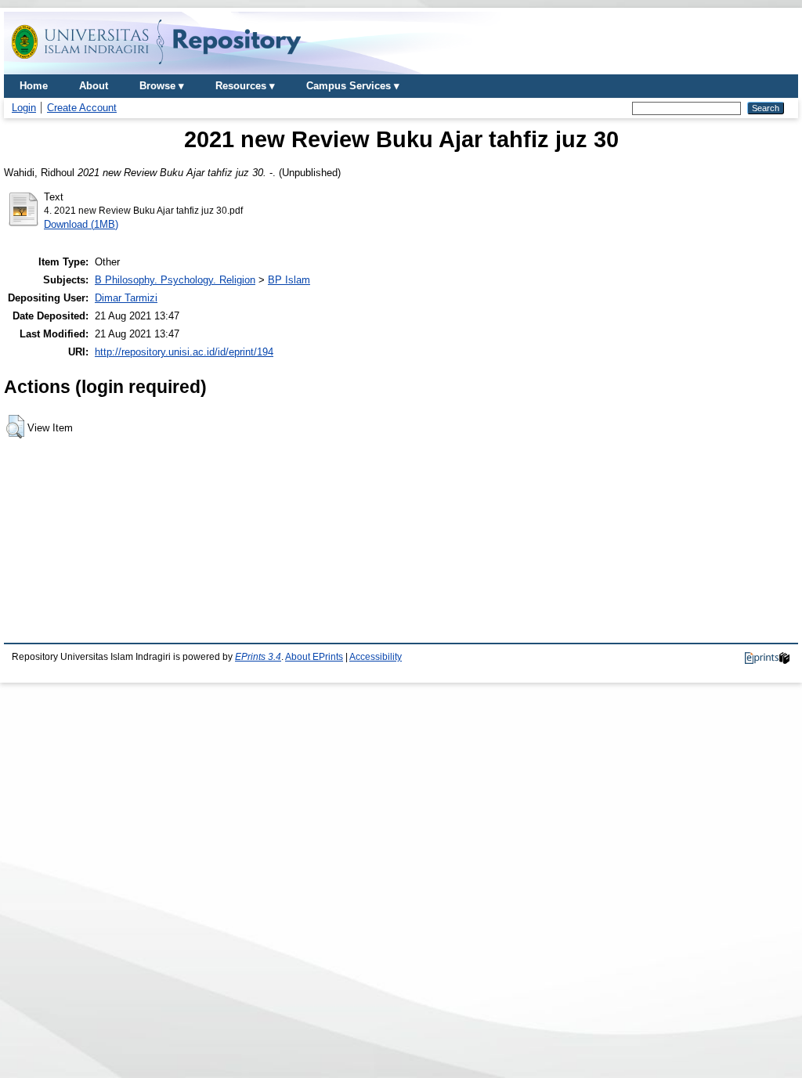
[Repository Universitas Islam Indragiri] (156, 68)
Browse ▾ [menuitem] (161, 86)
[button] (15, 426)
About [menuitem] (93, 86)
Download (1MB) (81, 224)
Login (24, 108)
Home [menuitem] (34, 86)
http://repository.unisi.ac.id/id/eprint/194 (184, 352)
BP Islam (289, 280)
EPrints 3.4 (258, 657)
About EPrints (314, 657)
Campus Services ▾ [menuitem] (352, 86)
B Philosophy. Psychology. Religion (175, 280)
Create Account (82, 108)
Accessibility (375, 657)
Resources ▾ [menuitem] (245, 86)
